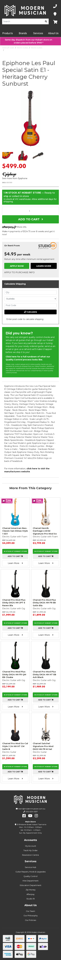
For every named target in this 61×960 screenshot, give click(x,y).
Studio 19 (30, 899)
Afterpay (30, 894)
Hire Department (30, 881)
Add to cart (14, 556)
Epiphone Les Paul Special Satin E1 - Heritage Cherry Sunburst (28, 50)
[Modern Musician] (25, 10)
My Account (30, 846)
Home (4, 48)
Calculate (31, 312)
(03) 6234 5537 (32, 811)
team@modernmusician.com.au (31, 809)
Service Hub (30, 867)
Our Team (30, 911)
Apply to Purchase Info (19, 272)
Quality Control (30, 876)
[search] (46, 21)
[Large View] (7, 155)
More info (21, 227)
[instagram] (36, 815)
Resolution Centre (30, 855)
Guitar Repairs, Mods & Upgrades (30, 872)
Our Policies (30, 920)
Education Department (30, 885)
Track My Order (30, 850)
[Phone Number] (55, 6)
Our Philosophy (31, 915)
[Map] (55, 14)
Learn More (43, 266)
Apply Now (17, 266)
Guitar (12, 48)
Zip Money (30, 890)
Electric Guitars (22, 48)
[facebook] (24, 815)
